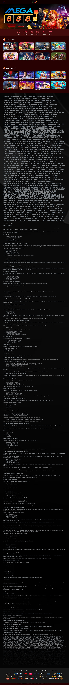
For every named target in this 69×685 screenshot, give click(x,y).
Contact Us (52, 670)
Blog (55, 670)
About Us (37, 670)
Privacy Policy (32, 670)
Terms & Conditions (25, 670)
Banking (46, 670)
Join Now (11, 25)
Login (21, 25)
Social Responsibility (16, 670)
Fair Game (42, 670)
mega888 (5, 223)
